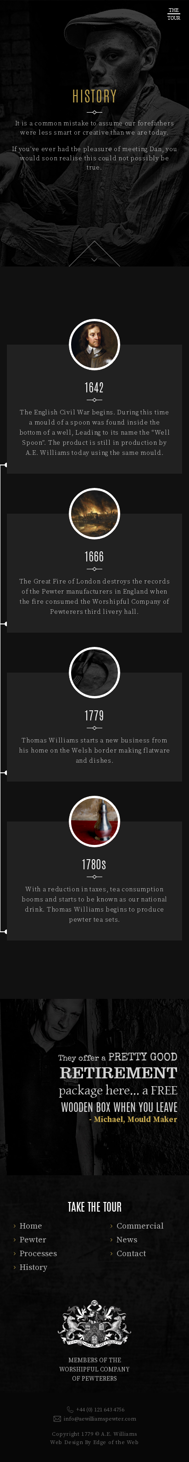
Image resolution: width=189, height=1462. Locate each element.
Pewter (33, 1240)
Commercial (140, 1226)
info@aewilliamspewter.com (100, 1419)
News (127, 1240)
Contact (131, 1253)
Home (31, 1226)
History (33, 1267)
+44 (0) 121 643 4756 (100, 1409)
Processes (38, 1253)
